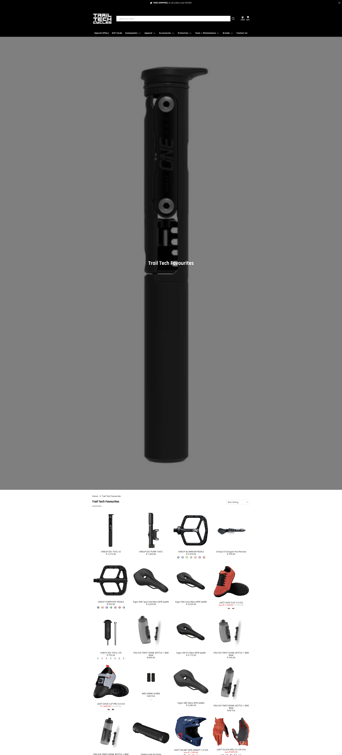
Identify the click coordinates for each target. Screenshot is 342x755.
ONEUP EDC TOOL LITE (111, 652)
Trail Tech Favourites (111, 496)
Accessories (165, 33)
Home (95, 496)
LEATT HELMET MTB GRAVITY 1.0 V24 (191, 750)
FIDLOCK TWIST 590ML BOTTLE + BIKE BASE (151, 653)
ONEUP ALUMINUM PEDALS (191, 551)
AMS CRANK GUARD (151, 693)
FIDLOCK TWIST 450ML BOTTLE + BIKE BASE (231, 653)
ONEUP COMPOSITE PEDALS (111, 601)
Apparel (148, 33)
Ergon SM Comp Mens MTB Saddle (191, 601)
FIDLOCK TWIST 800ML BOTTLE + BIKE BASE (231, 706)
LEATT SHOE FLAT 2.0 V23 (231, 602)
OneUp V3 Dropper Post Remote (231, 551)
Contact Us (242, 33)
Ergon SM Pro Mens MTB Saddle (191, 652)
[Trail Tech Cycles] (102, 19)
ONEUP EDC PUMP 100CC (151, 551)
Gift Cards (117, 33)
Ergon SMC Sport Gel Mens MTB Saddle (151, 601)
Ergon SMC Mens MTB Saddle (191, 703)
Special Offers (101, 33)
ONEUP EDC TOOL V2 (111, 551)
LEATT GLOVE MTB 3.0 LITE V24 (231, 749)
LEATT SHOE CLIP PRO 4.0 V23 (111, 703)
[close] (339, 2)
